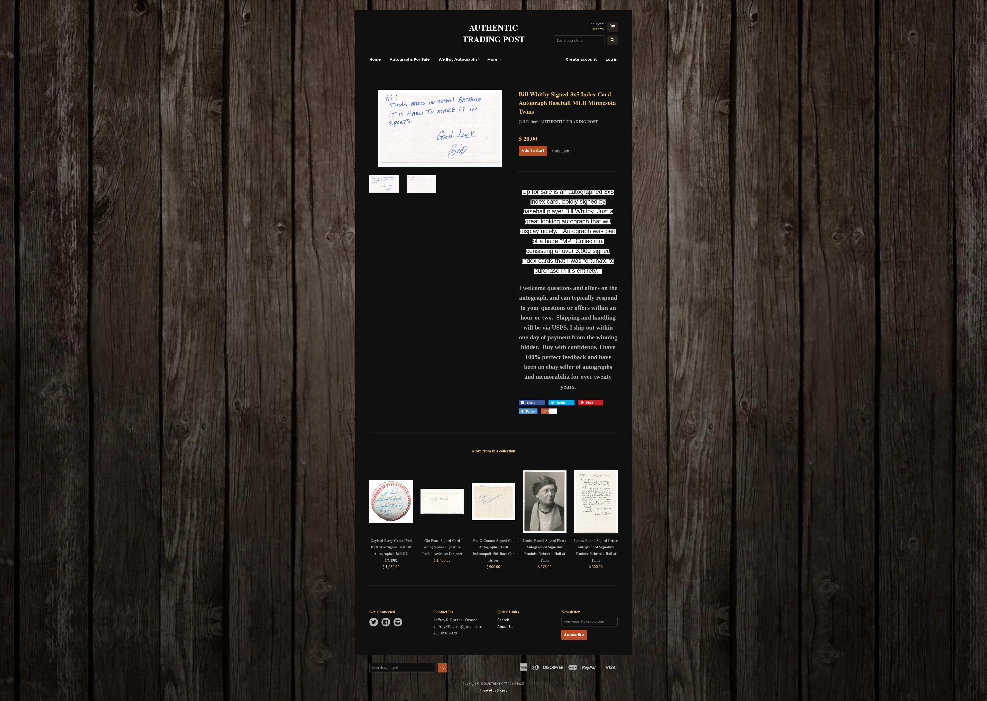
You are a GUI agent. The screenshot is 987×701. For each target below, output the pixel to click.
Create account (581, 59)
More (492, 59)
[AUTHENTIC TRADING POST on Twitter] (373, 622)
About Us (505, 626)
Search (503, 619)
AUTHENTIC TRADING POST (493, 33)
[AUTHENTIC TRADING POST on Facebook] (385, 622)
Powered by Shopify (493, 690)
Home (375, 59)
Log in (612, 59)
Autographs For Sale (410, 59)
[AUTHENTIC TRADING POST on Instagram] (398, 622)
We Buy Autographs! (458, 59)
